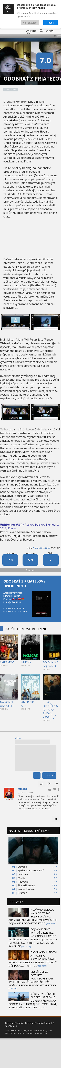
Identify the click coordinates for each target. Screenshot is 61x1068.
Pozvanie (23, 881)
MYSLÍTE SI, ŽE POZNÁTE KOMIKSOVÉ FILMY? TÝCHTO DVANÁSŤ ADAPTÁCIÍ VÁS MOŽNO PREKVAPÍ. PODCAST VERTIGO (32, 978)
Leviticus (23, 874)
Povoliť (50, 22)
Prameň (22, 893)
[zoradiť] (56, 784)
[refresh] (49, 784)
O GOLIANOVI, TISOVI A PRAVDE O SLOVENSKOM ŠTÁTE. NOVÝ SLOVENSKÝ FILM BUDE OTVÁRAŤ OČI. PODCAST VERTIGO (32, 958)
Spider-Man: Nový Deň (31, 870)
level (6, 799)
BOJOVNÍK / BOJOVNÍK (50, 664)
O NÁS (50, 31)
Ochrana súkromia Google (37, 1023)
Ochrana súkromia (14, 1023)
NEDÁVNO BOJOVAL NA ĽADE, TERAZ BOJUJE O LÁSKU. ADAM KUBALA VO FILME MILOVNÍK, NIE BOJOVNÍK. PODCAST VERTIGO (32, 916)
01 (41, 784)
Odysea (22, 866)
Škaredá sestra (26, 885)
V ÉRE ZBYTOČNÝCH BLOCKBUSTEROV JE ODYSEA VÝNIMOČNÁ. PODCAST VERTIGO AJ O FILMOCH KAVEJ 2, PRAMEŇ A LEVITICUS (32, 1000)
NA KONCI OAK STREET (8, 704)
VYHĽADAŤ (32, 31)
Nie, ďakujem (30, 22)
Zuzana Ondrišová (41, 548)
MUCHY (26, 662)
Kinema (10, 553)
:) (36, 775)
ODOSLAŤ (49, 775)
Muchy (21, 878)
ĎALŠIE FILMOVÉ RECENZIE (26, 629)
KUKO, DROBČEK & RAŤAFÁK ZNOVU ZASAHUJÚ (50, 709)
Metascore (30, 553)
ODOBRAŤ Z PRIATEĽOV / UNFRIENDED (24, 583)
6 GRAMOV (7, 662)
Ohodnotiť (30, 570)
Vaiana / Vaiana (26, 889)
